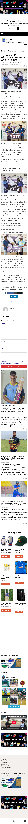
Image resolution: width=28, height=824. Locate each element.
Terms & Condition (6, 767)
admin (12, 308)
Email (3, 348)
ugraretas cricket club (15, 64)
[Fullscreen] (25, 728)
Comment (4, 323)
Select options (6, 610)
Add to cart (19, 556)
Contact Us (4, 761)
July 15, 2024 (4, 62)
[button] (14, 8)
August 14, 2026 (5, 507)
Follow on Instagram (14, 706)
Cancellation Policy (6, 766)
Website (3, 354)
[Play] (2, 728)
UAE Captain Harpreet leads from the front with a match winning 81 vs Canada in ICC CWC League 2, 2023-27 (13, 503)
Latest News (11, 62)
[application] (14, 722)
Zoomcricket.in (14, 20)
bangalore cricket (5, 64)
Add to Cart (5, 556)
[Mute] (23, 728)
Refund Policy (4, 764)
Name (3, 342)
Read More (3, 523)
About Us (3, 759)
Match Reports (17, 62)
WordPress (10, 820)
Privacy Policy (4, 762)
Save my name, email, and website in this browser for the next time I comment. (12, 362)
